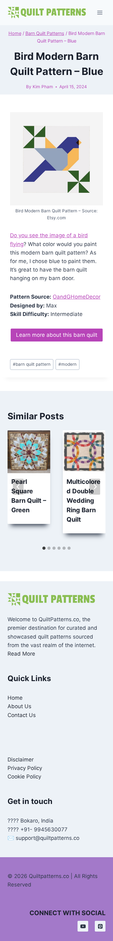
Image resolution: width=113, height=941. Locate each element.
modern (67, 364)
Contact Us (22, 715)
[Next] (94, 487)
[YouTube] (83, 926)
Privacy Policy (25, 768)
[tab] (44, 548)
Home (15, 698)
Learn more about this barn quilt (56, 335)
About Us (19, 706)
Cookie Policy (24, 776)
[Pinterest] (100, 926)
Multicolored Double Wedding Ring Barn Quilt (83, 500)
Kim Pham (43, 86)
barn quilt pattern (32, 364)
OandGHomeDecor (76, 297)
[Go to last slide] (18, 487)
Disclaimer (21, 759)
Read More (21, 654)
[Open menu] (99, 12)
